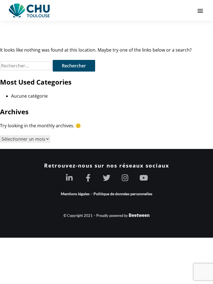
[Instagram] (125, 177)
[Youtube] (144, 177)
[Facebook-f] (88, 177)
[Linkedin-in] (69, 177)
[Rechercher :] (26, 65)
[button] (200, 10)
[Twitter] (106, 177)
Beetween (139, 215)
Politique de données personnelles (122, 193)
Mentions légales (75, 193)
